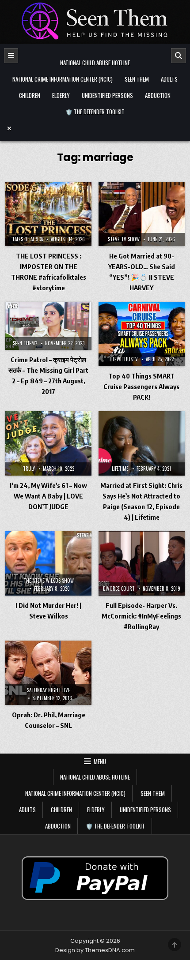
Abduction (158, 95)
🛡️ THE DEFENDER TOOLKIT (95, 111)
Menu (100, 761)
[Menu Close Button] (95, 128)
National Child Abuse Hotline (95, 62)
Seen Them (137, 79)
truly (29, 468)
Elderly (61, 95)
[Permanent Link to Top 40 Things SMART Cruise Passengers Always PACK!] (142, 334)
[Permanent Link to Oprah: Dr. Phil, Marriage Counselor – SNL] (48, 673)
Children (29, 95)
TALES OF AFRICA (27, 239)
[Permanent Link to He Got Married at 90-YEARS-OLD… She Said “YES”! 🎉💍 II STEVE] (142, 214)
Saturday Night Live (48, 690)
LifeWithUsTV (124, 359)
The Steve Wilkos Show (48, 580)
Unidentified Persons (107, 95)
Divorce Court (119, 588)
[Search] (178, 55)
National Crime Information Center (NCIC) (62, 79)
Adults (169, 79)
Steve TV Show (124, 239)
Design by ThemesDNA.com (95, 950)
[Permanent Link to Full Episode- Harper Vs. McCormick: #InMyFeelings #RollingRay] (142, 563)
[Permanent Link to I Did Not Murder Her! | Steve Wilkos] (48, 563)
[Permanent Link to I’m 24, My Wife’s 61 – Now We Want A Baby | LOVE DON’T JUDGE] (48, 443)
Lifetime (120, 468)
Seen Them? (25, 343)
